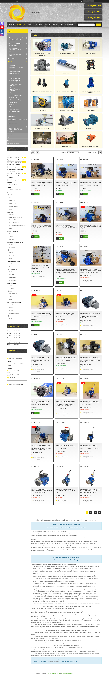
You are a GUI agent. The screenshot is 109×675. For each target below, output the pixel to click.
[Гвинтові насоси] (66, 64)
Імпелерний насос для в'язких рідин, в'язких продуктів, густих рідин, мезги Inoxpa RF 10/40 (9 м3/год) (66, 359)
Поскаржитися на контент (54, 673)
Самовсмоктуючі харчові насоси (66, 53)
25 (95, 512)
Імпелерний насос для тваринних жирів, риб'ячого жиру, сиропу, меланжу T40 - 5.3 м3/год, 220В (40, 403)
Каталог (19, 24)
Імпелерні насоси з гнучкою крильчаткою (42, 54)
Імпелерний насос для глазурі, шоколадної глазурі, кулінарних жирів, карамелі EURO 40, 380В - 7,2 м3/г (90, 271)
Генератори (12, 58)
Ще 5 (10, 319)
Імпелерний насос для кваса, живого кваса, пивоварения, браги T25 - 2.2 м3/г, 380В (66, 315)
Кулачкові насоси (42, 73)
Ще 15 (10, 209)
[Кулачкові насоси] (42, 64)
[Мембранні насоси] (90, 64)
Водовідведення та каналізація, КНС (42, 91)
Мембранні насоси (91, 73)
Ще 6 (10, 228)
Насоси (11, 61)
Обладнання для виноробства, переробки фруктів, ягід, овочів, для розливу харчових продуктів (17, 129)
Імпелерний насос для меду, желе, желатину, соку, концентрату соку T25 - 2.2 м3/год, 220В (41, 315)
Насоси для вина (66, 146)
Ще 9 (10, 258)
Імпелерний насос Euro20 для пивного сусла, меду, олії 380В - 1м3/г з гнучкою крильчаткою (66, 184)
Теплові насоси (13, 123)
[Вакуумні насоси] (90, 120)
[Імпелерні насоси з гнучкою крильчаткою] (42, 45)
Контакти (39, 24)
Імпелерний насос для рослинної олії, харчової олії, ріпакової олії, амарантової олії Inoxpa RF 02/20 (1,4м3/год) (90, 315)
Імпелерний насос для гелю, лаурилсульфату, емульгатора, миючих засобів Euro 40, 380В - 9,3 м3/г (66, 227)
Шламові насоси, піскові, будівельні (66, 91)
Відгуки (9, 137)
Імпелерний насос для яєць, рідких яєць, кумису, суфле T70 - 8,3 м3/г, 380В (65, 491)
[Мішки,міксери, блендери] (42, 120)
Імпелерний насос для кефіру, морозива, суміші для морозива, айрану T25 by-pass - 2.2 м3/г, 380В (89, 447)
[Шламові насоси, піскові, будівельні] (66, 82)
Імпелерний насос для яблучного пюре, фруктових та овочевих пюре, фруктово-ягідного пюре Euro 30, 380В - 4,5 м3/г (66, 271)
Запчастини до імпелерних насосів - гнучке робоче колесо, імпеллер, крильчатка (41, 267)
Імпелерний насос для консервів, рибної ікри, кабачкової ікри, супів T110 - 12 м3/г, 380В (89, 403)
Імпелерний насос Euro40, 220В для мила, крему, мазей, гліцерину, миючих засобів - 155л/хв (42, 226)
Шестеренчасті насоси (66, 110)
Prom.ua (62, 672)
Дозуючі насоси (91, 110)
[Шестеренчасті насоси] (66, 102)
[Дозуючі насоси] (90, 102)
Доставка (9, 140)
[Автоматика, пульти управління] (90, 138)
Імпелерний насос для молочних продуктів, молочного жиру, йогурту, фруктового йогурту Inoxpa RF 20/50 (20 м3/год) (90, 359)
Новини (47, 24)
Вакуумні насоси (90, 128)
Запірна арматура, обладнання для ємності (17, 120)
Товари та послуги (37, 30)
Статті (55, 24)
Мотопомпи (12, 116)
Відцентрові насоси (91, 53)
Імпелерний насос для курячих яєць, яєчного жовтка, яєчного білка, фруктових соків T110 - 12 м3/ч (90, 491)
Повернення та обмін (13, 143)
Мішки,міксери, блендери (42, 128)
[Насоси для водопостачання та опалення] (90, 82)
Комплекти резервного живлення (15, 54)
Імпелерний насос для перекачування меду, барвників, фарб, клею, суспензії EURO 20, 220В (41, 184)
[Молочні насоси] (42, 138)
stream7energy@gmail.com (53, 661)
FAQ (61, 24)
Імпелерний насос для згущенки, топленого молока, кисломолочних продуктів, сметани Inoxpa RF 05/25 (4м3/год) (41, 359)
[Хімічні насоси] (66, 120)
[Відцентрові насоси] (90, 45)
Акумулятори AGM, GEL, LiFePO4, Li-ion (15, 44)
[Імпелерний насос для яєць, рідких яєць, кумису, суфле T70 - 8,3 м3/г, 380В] (66, 478)
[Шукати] (98, 25)
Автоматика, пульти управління (91, 146)
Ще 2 (10, 299)
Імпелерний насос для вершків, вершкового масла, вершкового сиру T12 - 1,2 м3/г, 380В (66, 447)
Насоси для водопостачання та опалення (91, 91)
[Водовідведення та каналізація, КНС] (42, 82)
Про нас (29, 24)
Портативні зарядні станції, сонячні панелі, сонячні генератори (16, 39)
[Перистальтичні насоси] (42, 102)
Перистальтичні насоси (42, 110)
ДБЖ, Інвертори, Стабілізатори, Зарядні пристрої (15, 50)
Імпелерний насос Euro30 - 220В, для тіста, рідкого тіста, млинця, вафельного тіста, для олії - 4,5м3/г (90, 184)
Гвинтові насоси (66, 73)
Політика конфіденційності (67, 673)
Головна (11, 24)
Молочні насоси (42, 146)
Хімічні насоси (66, 128)
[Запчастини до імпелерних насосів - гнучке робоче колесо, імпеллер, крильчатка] (42, 254)
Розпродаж (69, 24)
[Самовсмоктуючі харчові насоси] (66, 45)
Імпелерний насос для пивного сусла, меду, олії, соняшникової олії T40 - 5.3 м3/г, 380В (90, 226)
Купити (37, 194)
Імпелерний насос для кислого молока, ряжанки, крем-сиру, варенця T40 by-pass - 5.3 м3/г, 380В (41, 491)
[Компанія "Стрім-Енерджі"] (17, 12)
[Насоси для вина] (66, 138)
